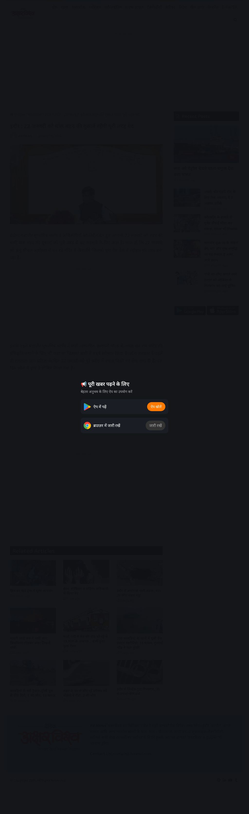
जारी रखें (155, 425)
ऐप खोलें (156, 406)
